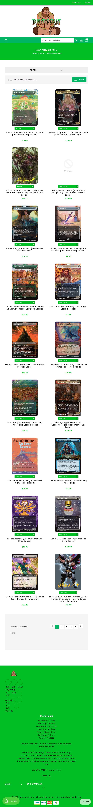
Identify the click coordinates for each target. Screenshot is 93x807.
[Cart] (86, 40)
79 (76, 626)
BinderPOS (76, 797)
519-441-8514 (14, 690)
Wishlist (88, 2)
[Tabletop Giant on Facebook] (4, 2)
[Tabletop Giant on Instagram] (13, 2)
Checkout (76, 2)
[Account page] (81, 40)
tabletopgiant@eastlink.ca (19, 687)
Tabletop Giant (37, 53)
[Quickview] (10, 140)
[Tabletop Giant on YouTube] (17, 2)
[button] (67, 79)
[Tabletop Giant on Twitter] (8, 2)
